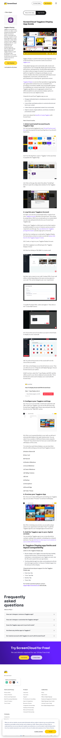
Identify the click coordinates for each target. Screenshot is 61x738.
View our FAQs (8, 609)
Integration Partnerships (29, 705)
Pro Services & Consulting (29, 699)
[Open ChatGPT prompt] (7, 682)
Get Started (48, 3)
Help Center (44, 694)
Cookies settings (38, 731)
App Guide (41, 13)
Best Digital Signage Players (47, 705)
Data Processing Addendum (10, 699)
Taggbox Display (28, 82)
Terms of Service (50, 728)
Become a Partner (27, 703)
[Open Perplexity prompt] (14, 682)
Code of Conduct (8, 701)
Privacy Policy (47, 724)
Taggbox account (31, 216)
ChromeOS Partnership (28, 712)
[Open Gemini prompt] (17, 682)
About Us (6, 719)
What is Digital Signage (46, 696)
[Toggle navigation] (56, 3)
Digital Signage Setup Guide (47, 701)
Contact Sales (37, 3)
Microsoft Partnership (28, 709)
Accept (50, 731)
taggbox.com (26, 62)
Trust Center (7, 703)
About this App (29, 13)
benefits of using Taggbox (42, 115)
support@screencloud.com (31, 585)
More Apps (8, 12)
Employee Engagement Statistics (49, 699)
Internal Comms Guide (46, 703)
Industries (25, 692)
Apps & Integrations (28, 701)
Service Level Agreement (10, 696)
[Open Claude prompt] (10, 682)
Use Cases (25, 694)
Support (25, 696)
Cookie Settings (48, 726)
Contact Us (7, 717)
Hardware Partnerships (28, 707)
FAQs (42, 692)
